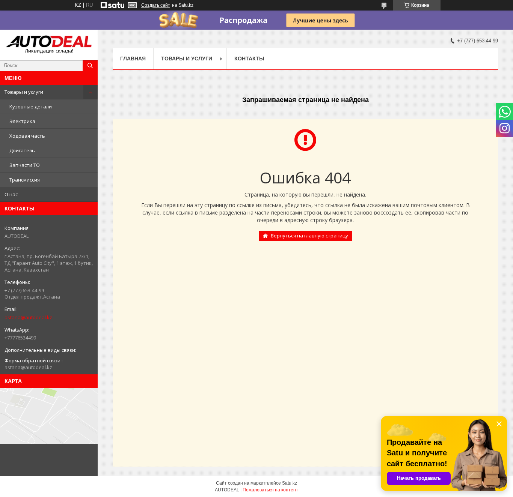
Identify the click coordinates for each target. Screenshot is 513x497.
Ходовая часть (27, 135)
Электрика (22, 121)
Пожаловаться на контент (270, 489)
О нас (11, 194)
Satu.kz (289, 483)
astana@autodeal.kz (28, 317)
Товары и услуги (24, 92)
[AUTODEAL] (49, 41)
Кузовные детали (30, 106)
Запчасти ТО (24, 165)
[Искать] (90, 65)
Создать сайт (155, 5)
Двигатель (22, 150)
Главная (133, 59)
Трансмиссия (24, 179)
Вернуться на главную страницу (309, 235)
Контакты (249, 59)
